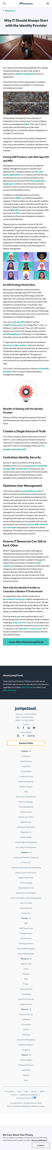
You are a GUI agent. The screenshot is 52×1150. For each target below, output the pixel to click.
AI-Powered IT (26, 862)
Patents (14, 1094)
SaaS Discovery (26, 822)
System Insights (26, 837)
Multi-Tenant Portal (26, 928)
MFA (18, 198)
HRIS (26, 791)
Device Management (26, 781)
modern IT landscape (15, 599)
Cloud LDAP (26, 766)
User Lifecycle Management (26, 847)
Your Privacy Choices (24, 1098)
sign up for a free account (30, 628)
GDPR (42, 1091)
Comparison (26, 913)
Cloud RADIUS (26, 771)
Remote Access (26, 812)
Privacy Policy (10, 1091)
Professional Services (26, 1065)
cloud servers (17, 325)
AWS (7, 325)
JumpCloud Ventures (26, 1044)
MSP (26, 923)
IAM (26, 124)
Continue (40, 1145)
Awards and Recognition (26, 1039)
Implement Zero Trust (26, 888)
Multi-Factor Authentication (26, 796)
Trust (19, 1091)
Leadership (26, 1019)
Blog (26, 979)
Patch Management (26, 807)
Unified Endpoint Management (26, 842)
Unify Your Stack (26, 903)
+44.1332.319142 (27, 720)
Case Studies (26, 994)
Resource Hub (26, 963)
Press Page (26, 1034)
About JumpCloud (26, 1014)
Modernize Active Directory (26, 893)
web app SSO (18, 322)
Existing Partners (26, 933)
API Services (26, 756)
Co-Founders (26, 1024)
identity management (25, 73)
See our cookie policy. (39, 1140)
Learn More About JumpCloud (26, 641)
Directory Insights (26, 786)
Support (24, 1055)
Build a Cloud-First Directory (26, 872)
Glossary (26, 1075)
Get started (27, 687)
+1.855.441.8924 (27, 717)
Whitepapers (10, 10)
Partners (24, 918)
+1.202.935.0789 (29, 714)
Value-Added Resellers (26, 953)
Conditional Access (26, 776)
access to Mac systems (16, 345)
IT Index (26, 984)
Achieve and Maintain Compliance (26, 857)
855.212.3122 (9, 690)
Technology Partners (26, 943)
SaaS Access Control (26, 817)
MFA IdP (14, 210)
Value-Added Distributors (26, 948)
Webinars (26, 974)
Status (26, 1080)
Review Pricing (26, 743)
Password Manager (26, 801)
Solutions (25, 852)
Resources (25, 958)
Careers (26, 1029)
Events (26, 969)
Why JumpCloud (26, 908)
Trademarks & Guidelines (29, 1094)
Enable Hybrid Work (26, 877)
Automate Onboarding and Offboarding (26, 867)
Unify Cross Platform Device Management (26, 898)
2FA (17, 213)
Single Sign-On (26, 832)
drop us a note (19, 622)
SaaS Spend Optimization (26, 827)
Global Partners (26, 938)
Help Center (26, 1070)
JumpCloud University (26, 999)
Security (34, 1091)
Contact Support (26, 1060)
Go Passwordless (26, 882)
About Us (25, 1009)
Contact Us (26, 1050)
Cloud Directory (26, 761)
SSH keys (23, 468)
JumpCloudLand (26, 1004)
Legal (26, 1091)
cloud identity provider (31, 491)
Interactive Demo (26, 989)
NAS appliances (14, 334)
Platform (24, 751)
